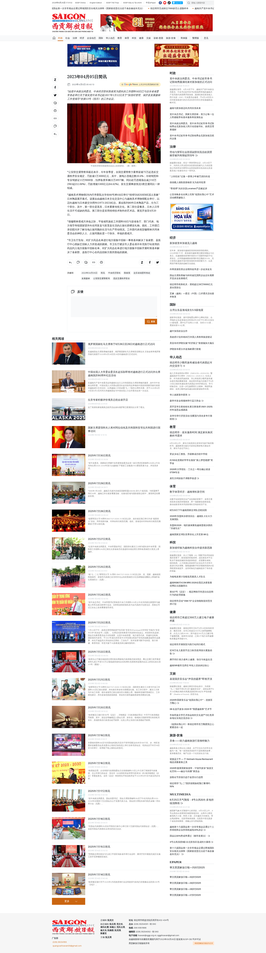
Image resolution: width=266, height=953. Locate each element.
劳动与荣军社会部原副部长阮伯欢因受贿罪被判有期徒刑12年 (191, 154)
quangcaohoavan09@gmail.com (67, 946)
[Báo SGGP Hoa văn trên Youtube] (164, 2)
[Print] (55, 111)
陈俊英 (127, 273)
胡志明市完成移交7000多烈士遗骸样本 (99, 8)
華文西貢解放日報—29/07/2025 (185, 883)
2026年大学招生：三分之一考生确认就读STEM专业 (190, 471)
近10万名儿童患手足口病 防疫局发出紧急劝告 (191, 652)
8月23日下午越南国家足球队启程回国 (188, 510)
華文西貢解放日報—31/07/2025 (187, 867)
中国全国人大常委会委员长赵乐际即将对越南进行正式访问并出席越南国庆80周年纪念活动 (124, 373)
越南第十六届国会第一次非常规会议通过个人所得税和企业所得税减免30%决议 (192, 828)
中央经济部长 (114, 273)
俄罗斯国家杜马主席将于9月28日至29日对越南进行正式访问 (121, 344)
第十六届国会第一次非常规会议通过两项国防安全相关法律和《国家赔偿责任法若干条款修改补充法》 (192, 851)
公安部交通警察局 (101, 278)
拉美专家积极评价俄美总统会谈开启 (108, 399)
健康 (141, 38)
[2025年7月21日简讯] (68, 689)
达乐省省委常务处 (142, 273)
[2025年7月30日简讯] (68, 465)
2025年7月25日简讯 (99, 566)
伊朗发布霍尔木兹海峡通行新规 (185, 349)
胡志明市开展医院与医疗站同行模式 (187, 644)
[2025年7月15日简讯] (68, 856)
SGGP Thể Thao (112, 3)
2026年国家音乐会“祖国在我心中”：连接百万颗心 (191, 701)
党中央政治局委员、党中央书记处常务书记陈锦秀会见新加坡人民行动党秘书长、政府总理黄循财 (192, 126)
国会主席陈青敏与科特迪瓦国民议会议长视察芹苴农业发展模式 (192, 277)
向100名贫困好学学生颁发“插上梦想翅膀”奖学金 (191, 462)
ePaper (176, 862)
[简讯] (55, 134)
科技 (134, 38)
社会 (67, 38)
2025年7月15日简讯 (99, 846)
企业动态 (91, 38)
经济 (82, 38)
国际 (101, 38)
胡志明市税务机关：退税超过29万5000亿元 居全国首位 (191, 286)
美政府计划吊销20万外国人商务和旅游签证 (191, 337)
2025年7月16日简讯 (99, 818)
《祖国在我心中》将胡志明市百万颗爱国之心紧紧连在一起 (192, 726)
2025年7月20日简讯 (99, 707)
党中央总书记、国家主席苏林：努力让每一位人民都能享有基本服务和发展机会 (192, 116)
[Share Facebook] (55, 87)
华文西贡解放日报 (73, 23)
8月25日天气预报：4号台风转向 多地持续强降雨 (192, 801)
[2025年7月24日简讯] (68, 604)
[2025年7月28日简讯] (68, 521)
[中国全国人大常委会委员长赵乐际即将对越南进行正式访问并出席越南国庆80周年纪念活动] (68, 381)
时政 (60, 38)
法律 (75, 38)
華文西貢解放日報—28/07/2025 (185, 889)
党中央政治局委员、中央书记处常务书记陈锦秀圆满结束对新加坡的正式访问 (191, 80)
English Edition (96, 3)
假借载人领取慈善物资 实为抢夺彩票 (188, 182)
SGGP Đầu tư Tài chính (132, 3)
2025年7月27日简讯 (99, 539)
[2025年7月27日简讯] (68, 548)
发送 (153, 321)
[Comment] (55, 126)
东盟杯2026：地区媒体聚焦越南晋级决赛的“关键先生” (191, 527)
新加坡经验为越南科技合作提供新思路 (191, 547)
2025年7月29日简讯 (99, 483)
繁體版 (195, 38)
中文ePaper (151, 3)
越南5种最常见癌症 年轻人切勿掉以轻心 (189, 665)
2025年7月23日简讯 (99, 622)
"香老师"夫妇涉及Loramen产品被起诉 (188, 188)
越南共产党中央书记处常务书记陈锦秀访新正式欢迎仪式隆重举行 (156, 8)
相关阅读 (58, 339)
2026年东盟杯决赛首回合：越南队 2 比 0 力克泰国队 (191, 517)
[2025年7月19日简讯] (68, 745)
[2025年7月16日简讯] (68, 828)
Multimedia (180, 794)
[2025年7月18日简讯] (68, 773)
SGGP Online (80, 3)
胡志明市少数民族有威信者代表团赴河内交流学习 (191, 364)
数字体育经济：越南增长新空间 (187, 491)
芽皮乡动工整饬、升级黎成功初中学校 (188, 454)
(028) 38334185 (60, 942)
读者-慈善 (158, 38)
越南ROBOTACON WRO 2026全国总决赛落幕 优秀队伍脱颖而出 (191, 584)
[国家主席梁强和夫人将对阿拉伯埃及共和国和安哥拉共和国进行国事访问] (68, 437)
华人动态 (110, 38)
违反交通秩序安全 (121, 278)
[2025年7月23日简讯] (68, 632)
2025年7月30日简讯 (99, 455)
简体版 (184, 38)
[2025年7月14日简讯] (68, 884)
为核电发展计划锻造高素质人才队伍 (187, 576)
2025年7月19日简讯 (99, 735)
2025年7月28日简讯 (99, 511)
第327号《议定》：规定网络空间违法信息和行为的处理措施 (191, 593)
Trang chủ (54, 38)
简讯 (103, 273)
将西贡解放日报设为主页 (204, 943)
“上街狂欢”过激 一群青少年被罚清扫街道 (190, 176)
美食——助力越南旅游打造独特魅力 (190, 740)
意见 (206, 38)
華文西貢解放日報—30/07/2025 (185, 877)
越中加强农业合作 (178, 331)
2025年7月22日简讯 (99, 651)
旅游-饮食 (171, 38)
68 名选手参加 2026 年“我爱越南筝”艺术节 (191, 709)
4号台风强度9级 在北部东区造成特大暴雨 (190, 842)
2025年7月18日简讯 (99, 763)
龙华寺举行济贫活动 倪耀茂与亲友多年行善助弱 (191, 417)
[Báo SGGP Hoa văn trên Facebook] (160, 2)
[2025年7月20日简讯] (68, 717)
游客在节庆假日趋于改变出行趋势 (186, 777)
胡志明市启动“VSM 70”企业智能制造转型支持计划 (191, 602)
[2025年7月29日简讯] (68, 493)
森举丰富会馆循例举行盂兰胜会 (185, 400)
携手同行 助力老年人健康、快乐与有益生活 (191, 659)
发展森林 (86, 278)
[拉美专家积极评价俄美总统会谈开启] (68, 409)
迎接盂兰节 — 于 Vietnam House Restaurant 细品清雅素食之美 (191, 760)
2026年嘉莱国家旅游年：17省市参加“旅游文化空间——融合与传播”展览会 (191, 769)
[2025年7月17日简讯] (68, 800)
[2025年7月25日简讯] (68, 576)
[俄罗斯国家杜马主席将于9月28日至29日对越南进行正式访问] (68, 353)
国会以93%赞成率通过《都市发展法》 (189, 836)
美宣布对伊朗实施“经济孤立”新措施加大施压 (192, 343)
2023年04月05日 (89, 273)
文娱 (148, 38)
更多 (66, 901)
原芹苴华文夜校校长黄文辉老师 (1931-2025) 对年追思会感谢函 (191, 408)
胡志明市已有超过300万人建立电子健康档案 (192, 619)
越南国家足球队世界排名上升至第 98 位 (189, 534)
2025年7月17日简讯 (99, 791)
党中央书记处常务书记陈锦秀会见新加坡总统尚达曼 (192, 137)
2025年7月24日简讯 (99, 594)
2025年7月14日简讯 (99, 874)
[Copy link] (55, 118)
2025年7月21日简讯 (99, 679)
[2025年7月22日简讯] (68, 661)
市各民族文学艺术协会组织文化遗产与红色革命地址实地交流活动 (192, 716)
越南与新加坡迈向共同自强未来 (185, 108)
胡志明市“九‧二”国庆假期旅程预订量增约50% (190, 785)
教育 (119, 38)
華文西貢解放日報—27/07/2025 (185, 895)
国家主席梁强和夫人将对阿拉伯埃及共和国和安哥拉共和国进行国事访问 (124, 429)
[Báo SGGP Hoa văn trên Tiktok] (169, 2)
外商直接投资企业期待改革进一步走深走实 (191, 269)
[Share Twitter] (55, 95)
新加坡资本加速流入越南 (183, 243)
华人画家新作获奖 (179, 394)
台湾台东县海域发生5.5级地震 (186, 310)
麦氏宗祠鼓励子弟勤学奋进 (183, 478)
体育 (127, 38)
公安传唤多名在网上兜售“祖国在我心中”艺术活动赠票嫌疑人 (192, 196)
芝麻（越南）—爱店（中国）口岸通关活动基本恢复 (192, 295)
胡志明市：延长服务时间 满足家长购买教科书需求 (191, 434)
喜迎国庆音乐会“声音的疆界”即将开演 (191, 678)
